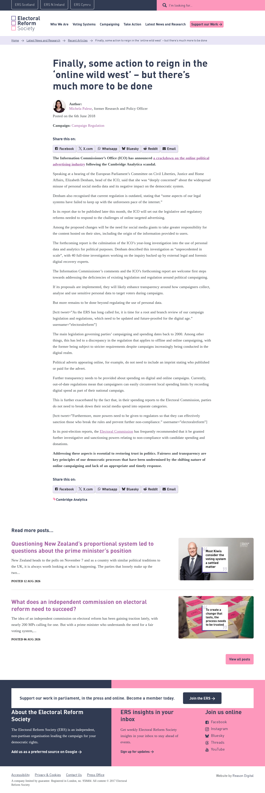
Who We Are (59, 24)
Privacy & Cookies (48, 775)
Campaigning (109, 24)
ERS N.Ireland (54, 4)
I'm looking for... (180, 5)
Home (15, 40)
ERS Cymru (82, 4)
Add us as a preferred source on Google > (46, 751)
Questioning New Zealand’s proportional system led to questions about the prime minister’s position (82, 547)
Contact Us (74, 775)
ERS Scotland (25, 4)
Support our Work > (206, 24)
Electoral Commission (116, 431)
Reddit (152, 149)
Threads (217, 742)
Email (171, 149)
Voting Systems (84, 24)
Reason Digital (243, 776)
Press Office (95, 775)
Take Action (132, 24)
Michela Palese (80, 108)
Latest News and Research (165, 24)
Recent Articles (78, 40)
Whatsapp (109, 149)
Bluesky (132, 149)
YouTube (218, 749)
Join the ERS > (202, 698)
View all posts (239, 659)
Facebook (66, 149)
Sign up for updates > (137, 752)
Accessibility (20, 775)
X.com (87, 149)
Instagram (219, 728)
